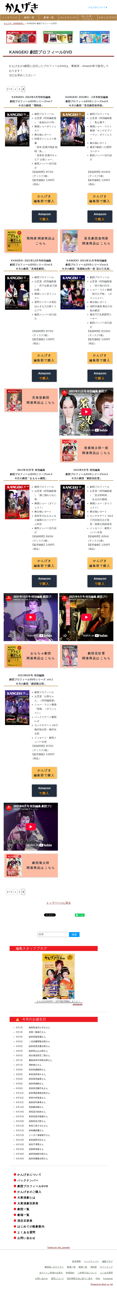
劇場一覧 (23, 1214)
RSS (98, 1278)
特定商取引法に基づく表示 (79, 1278)
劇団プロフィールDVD (32, 1186)
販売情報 (76, 1261)
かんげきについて (97, 7)
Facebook (108, 1278)
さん (39, 1027)
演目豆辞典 (24, 1220)
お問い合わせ (26, 1238)
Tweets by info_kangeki (58, 1247)
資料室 (93, 1267)
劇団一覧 (23, 1209)
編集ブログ (107, 1261)
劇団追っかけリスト (54, 1267)
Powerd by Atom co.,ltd (102, 1284)
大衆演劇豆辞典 (28, 1203)
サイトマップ (106, 1267)
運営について (57, 1278)
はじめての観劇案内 (30, 1226)
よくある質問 (26, 1232)
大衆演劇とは (26, 1197)
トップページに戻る (58, 902)
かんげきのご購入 (29, 1191)
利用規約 (70, 1273)
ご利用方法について (87, 1273)
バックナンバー (28, 1180)
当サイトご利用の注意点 (51, 1273)
